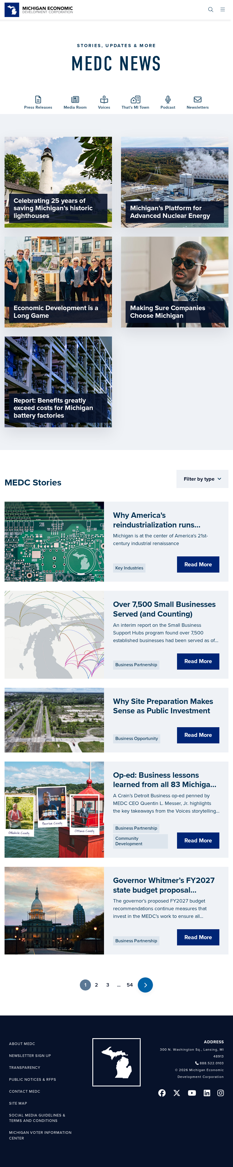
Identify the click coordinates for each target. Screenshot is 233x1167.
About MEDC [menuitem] (22, 1044)
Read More (198, 564)
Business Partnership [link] (136, 665)
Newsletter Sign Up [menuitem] (30, 1056)
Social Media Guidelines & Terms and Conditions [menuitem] (37, 1118)
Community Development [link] (128, 841)
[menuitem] (211, 10)
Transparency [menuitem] (24, 1067)
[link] (39, 10)
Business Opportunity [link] (136, 738)
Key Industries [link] (129, 568)
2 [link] (96, 985)
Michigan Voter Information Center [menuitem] (40, 1135)
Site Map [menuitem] (18, 1103)
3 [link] (107, 985)
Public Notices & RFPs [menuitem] (32, 1079)
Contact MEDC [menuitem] (24, 1091)
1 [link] (85, 985)
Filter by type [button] (200, 479)
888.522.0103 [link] (212, 1063)
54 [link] (130, 985)
